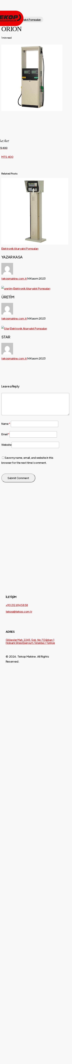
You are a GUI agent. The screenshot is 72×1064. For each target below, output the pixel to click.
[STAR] (36, 532)
